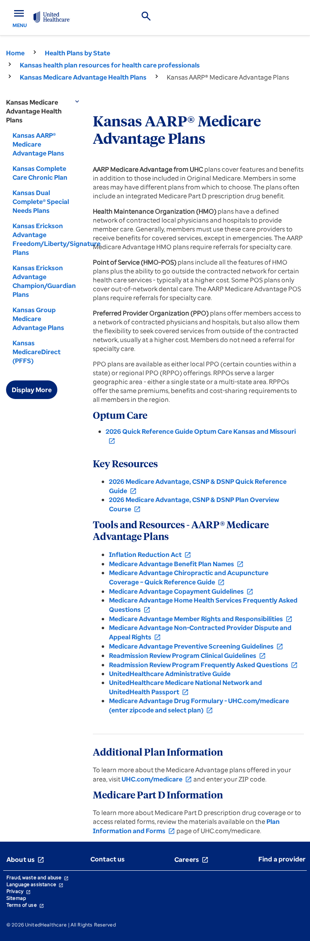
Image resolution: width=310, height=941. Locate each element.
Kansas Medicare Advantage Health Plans (83, 77)
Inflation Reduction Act (150, 554)
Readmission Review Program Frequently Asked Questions (203, 664)
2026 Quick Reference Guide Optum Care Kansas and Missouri (201, 436)
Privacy (18, 891)
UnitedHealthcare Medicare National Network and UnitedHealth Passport (185, 687)
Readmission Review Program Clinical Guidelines (187, 655)
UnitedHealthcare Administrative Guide (169, 673)
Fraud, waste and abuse (37, 877)
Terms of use (25, 904)
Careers (191, 859)
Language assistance (34, 884)
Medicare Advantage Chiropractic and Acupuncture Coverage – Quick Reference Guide (188, 577)
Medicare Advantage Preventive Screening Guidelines (196, 646)
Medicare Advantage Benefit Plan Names (176, 563)
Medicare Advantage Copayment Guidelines (181, 591)
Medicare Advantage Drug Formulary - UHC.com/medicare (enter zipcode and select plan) (199, 705)
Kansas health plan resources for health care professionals (110, 65)
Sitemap (16, 898)
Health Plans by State (77, 52)
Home (15, 52)
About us (25, 859)
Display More (32, 389)
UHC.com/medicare (156, 779)
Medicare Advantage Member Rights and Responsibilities (201, 618)
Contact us (107, 859)
